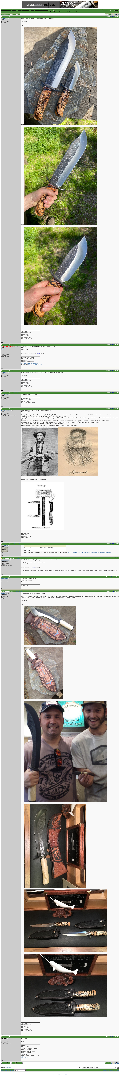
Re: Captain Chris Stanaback (20, 370)
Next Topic (19, 1062)
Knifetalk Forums (6, 10)
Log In (116, 10)
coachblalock (5, 560)
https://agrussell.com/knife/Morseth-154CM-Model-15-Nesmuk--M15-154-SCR (90, 552)
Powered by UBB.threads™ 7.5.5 (60, 1074)
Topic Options (4, 14)
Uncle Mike (4, 545)
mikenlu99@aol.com (27, 1057)
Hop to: (80, 1067)
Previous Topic (6, 1062)
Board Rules (4, 1070)
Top (2, 342)
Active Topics (69, 11)
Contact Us (105, 1070)
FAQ (77, 11)
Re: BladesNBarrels (18, 591)
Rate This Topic (14, 14)
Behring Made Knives (23, 10)
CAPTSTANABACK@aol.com (30, 363)
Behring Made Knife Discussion (39, 10)
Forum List (53, 11)
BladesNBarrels (6, 410)
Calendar (61, 11)
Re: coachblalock (17, 576)
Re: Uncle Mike (17, 558)
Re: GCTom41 (17, 16)
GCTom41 (4, 18)
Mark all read (11, 1070)
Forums (14, 10)
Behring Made (8, 1067)
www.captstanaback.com (35, 364)
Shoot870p (4, 578)
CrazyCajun (4, 394)
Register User (45, 11)
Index (13, 1062)
